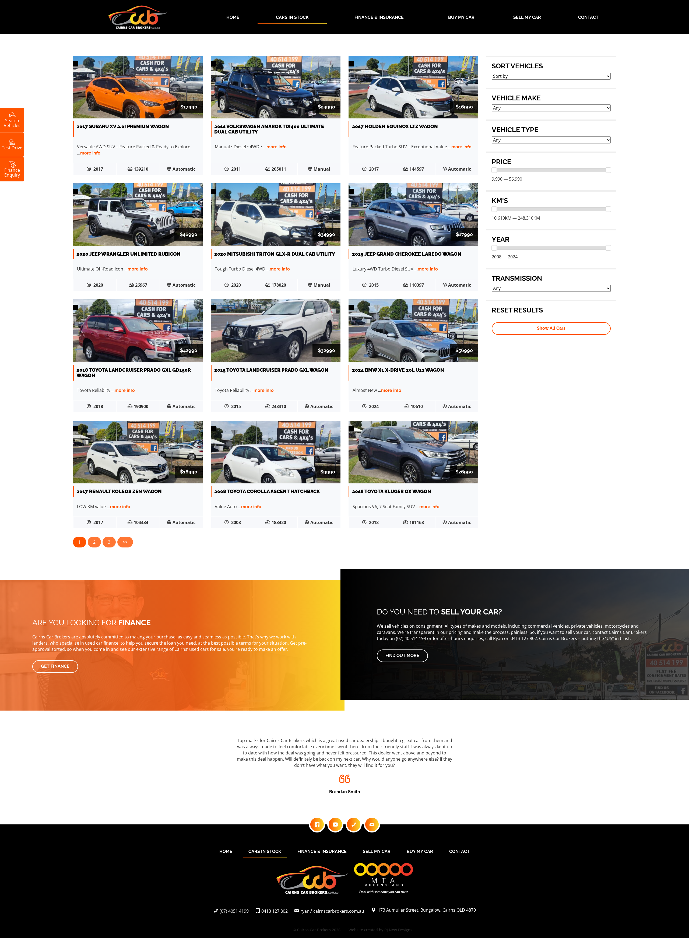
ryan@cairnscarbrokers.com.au (332, 911)
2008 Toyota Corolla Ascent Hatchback (267, 491)
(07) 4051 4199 (234, 911)
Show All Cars (551, 328)
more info (90, 153)
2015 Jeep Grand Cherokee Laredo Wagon (406, 254)
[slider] (494, 170)
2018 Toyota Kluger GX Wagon (391, 491)
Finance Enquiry (12, 172)
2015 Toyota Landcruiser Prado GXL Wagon (271, 370)
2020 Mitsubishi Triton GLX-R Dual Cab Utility (274, 254)
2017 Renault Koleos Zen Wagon (119, 491)
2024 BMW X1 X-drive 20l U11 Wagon (398, 370)
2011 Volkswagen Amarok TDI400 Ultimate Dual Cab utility (269, 129)
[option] (344, 764)
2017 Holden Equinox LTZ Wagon (395, 126)
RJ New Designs (398, 929)
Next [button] (606, 767)
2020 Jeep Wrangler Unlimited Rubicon (128, 254)
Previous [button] (83, 767)
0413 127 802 (274, 911)
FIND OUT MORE (402, 655)
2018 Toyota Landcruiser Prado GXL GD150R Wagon (133, 372)
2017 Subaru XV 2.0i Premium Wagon (122, 126)
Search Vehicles (12, 123)
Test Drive (12, 147)
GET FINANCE (55, 666)
